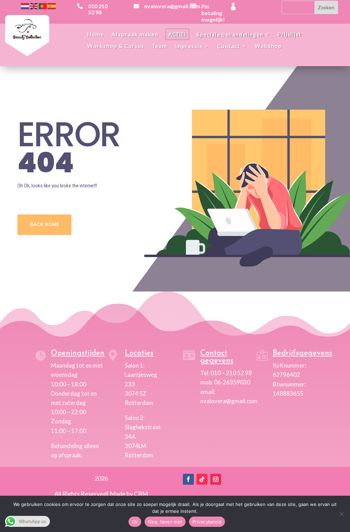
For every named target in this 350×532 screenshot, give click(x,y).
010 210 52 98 (98, 9)
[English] (34, 5)
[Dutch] (25, 5)
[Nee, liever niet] (341, 513)
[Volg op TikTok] (202, 479)
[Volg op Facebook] (188, 479)
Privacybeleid (206, 521)
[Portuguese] (43, 5)
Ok (135, 521)
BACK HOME (44, 224)
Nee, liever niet (165, 521)
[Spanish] (52, 5)
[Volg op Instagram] (215, 479)
